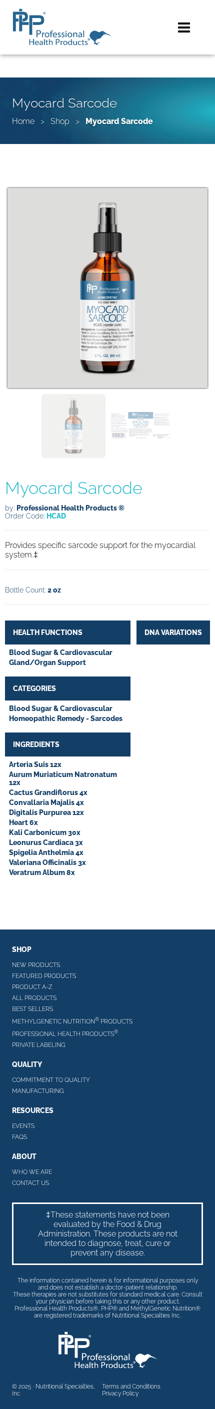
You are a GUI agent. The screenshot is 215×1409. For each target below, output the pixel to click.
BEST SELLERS (32, 1009)
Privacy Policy (120, 1393)
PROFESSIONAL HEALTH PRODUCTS (65, 1033)
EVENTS (23, 1126)
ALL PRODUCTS (34, 998)
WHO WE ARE (32, 1172)
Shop (60, 121)
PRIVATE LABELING (39, 1045)
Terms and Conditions (131, 1386)
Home (23, 121)
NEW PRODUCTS (36, 965)
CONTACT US (30, 1183)
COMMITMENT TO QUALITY (51, 1080)
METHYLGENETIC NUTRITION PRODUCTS (72, 1020)
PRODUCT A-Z (32, 987)
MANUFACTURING (38, 1091)
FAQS (19, 1137)
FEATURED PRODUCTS (44, 976)
